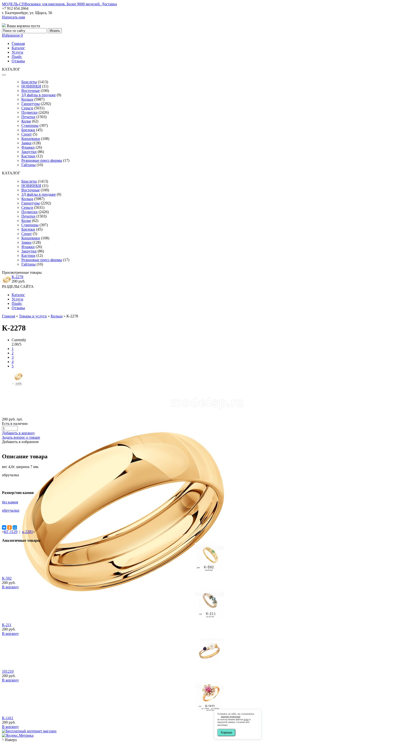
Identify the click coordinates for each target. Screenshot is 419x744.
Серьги (27, 108)
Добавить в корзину (18, 433)
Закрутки (29, 152)
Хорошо (226, 732)
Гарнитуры (30, 104)
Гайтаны (28, 165)
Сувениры (30, 125)
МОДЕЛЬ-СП (59, 4)
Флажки (28, 147)
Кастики (28, 156)
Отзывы (18, 61)
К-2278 (17, 277)
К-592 (7, 578)
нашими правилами (230, 716)
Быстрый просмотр (210, 577)
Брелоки (28, 130)
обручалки (10, 510)
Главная (18, 43)
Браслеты (29, 82)
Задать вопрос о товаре (21, 437)
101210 (8, 671)
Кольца (27, 99)
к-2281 (27, 532)
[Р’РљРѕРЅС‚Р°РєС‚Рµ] (4, 527)
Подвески (29, 112)
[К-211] (209, 617)
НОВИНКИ (31, 86)
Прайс (17, 57)
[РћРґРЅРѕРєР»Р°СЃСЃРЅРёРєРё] (9, 527)
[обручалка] (123, 632)
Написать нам (13, 17)
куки (246, 719)
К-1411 (7, 718)
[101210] (209, 664)
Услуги (17, 52)
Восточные (30, 91)
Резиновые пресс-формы (41, 160)
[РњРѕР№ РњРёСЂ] (15, 527)
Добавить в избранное (20, 442)
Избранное (12, 35)
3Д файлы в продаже (38, 95)
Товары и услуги (33, 316)
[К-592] (209, 570)
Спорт (26, 134)
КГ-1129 (10, 532)
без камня (10, 502)
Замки (26, 143)
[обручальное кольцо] (18, 384)
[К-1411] (209, 710)
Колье (26, 121)
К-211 (6, 625)
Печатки (28, 117)
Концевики (30, 139)
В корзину (10, 587)
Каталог (18, 48)
